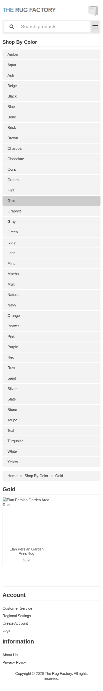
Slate (12, 399)
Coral (12, 169)
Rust (11, 368)
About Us (10, 655)
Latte (12, 253)
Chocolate (16, 159)
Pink (11, 336)
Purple (13, 347)
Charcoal (15, 148)
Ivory (12, 242)
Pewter (13, 326)
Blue (11, 106)
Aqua (12, 65)
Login (6, 630)
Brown (13, 138)
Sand (12, 378)
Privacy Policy (14, 662)
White (12, 451)
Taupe (12, 420)
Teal (11, 430)
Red (11, 357)
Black (12, 96)
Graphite (15, 211)
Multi (11, 284)
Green (13, 232)
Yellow (13, 462)
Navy (12, 305)
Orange (14, 315)
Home (13, 476)
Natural (13, 295)
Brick (12, 127)
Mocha (13, 274)
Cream (13, 180)
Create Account (15, 623)
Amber (13, 54)
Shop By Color (36, 476)
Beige (12, 86)
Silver (12, 389)
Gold (11, 200)
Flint (11, 190)
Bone (12, 117)
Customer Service (17, 608)
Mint (11, 263)
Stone (12, 409)
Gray (12, 221)
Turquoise (16, 441)
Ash (11, 75)
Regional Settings (16, 616)
